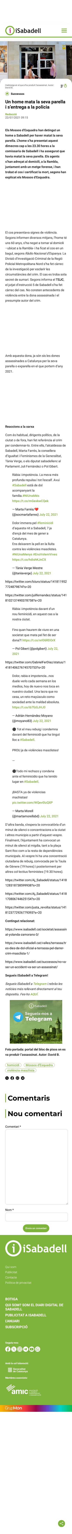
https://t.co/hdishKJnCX (29, 559)
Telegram (39, 984)
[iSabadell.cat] (20, 35)
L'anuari (12, 1321)
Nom (9, 1210)
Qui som (10, 1267)
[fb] (8, 1350)
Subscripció (16, 1327)
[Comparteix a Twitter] (7, 1079)
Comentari (13, 1126)
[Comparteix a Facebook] (12, 1079)
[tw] (14, 1350)
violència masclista (20, 1070)
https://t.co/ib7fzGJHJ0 (28, 707)
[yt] (32, 1350)
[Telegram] (26, 1350)
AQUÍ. (34, 994)
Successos (17, 94)
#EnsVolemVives (45, 554)
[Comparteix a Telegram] (22, 1079)
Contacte (11, 1277)
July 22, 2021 (48, 514)
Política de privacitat (18, 1282)
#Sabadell (19, 485)
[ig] (20, 1350)
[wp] (37, 1350)
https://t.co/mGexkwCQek (30, 501)
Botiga (11, 1299)
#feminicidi (45, 523)
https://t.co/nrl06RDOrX (38, 640)
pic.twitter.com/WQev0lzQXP (32, 802)
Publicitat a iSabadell (25, 1315)
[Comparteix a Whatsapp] (17, 1079)
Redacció (11, 114)
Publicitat (11, 1272)
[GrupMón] (36, 1408)
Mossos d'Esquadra (39, 1065)
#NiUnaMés (31, 495)
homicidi (13, 1065)
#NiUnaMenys (22, 554)
